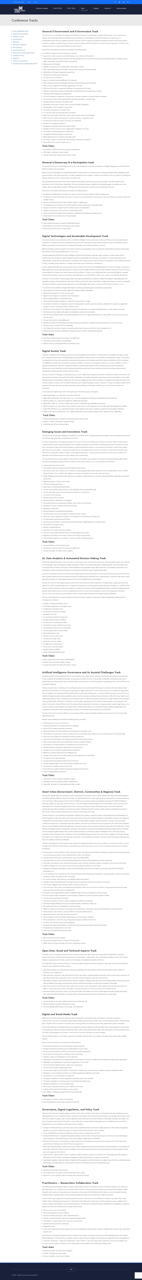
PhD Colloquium (17, 47)
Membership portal (18, 2)
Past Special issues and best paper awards (25, 64)
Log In (36, 2)
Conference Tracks (18, 37)
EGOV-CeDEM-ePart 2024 (20, 31)
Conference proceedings (20, 61)
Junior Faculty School (19, 50)
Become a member (42, 8)
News (29, 2)
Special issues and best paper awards (24, 53)
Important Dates (17, 39)
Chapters (96, 8)
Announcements (121, 8)
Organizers (16, 58)
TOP (71, 1269)
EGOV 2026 (58, 8)
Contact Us (107, 8)
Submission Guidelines (19, 45)
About (84, 9)
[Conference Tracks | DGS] (19, 9)
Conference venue (18, 55)
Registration (16, 42)
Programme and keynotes (20, 34)
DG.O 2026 (71, 8)
